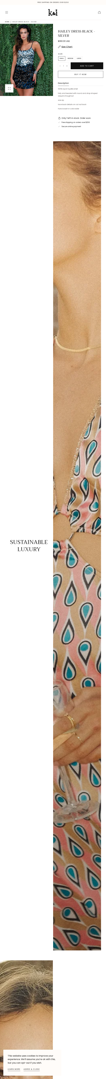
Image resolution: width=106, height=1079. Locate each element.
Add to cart (87, 66)
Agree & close (32, 1069)
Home (7, 22)
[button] (6, 12)
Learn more (14, 1069)
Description (63, 83)
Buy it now (81, 74)
